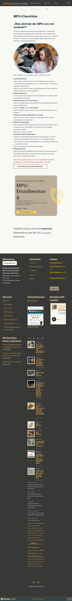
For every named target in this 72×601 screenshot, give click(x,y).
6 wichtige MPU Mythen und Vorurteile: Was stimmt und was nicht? (40, 458)
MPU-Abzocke (38, 424)
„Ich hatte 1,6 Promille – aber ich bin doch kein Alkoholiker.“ (40, 362)
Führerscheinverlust (36, 537)
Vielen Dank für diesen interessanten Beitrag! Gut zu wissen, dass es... (35, 505)
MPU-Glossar (8, 304)
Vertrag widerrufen (9, 263)
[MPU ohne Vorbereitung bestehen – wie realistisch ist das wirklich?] (31, 345)
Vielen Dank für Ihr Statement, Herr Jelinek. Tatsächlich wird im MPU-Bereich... (36, 487)
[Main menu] (68, 3)
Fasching (29, 537)
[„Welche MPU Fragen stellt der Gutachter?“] (31, 442)
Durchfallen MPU (31, 530)
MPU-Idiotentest (38, 553)
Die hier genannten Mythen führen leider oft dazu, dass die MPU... (35, 496)
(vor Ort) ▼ (58, 273)
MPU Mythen (32, 559)
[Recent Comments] (38, 338)
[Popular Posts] (34, 338)
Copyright (32, 275)
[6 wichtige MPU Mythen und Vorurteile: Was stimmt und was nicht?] (31, 454)
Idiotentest (38, 422)
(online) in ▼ (58, 267)
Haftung (32, 278)
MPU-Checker (44, 232)
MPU (34, 543)
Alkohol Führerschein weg (33, 523)
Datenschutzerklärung (36, 266)
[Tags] (42, 338)
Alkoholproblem (36, 525)
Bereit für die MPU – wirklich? (11, 362)
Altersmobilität (30, 528)
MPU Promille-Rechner (10, 319)
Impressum (33, 263)
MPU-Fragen (32, 547)
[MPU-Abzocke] (31, 425)
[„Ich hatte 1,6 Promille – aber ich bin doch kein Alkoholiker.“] (31, 360)
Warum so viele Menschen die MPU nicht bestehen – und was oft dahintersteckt (40, 410)
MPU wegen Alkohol (40, 561)
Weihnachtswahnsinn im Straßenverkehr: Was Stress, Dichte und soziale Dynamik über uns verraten (40, 389)
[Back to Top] (65, 594)
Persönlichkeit (30, 564)
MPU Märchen (39, 559)
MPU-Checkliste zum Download (30, 167)
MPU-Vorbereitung (39, 342)
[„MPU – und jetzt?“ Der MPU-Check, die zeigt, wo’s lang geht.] (31, 471)
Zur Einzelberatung (25, 212)
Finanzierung (54, 288)
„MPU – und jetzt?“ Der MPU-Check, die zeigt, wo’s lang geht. (40, 474)
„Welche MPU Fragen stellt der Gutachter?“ (40, 443)
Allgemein (38, 357)
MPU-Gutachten (36, 550)
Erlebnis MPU (39, 430)
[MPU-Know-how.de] (15, 3)
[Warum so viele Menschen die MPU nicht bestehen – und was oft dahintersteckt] (31, 406)
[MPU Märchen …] (31, 434)
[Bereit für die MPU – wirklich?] (31, 373)
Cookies (33, 270)
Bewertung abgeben (33, 327)
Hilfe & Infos (6, 300)
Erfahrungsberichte (34, 533)
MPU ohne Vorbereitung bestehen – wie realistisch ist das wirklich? (40, 348)
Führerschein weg (31, 540)
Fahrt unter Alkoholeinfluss (36, 535)
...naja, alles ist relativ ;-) (34, 520)
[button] (47, 9)
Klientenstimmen (32, 300)
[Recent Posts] (30, 338)
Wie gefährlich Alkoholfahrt (37, 566)
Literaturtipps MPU (9, 323)
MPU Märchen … (39, 433)
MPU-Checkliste (9, 312)
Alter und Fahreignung (38, 528)
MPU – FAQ (7, 308)
